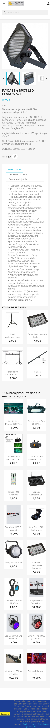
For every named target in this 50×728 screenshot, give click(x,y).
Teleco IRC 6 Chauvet (13, 493)
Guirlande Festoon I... (36, 672)
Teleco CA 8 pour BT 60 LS (14, 602)
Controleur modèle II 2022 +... (13, 422)
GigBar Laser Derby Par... (36, 602)
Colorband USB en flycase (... (13, 528)
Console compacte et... (36, 493)
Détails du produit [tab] (18, 174)
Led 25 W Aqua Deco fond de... (13, 458)
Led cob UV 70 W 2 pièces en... (13, 637)
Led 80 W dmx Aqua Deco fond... (36, 458)
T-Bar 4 (37, 371)
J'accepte (5, 714)
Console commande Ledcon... (37, 335)
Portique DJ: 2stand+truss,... (12, 373)
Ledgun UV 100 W (13, 562)
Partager (15, 156)
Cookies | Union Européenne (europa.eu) (36, 725)
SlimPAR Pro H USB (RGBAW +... (36, 637)
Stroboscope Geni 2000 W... (36, 422)
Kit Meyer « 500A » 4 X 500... (13, 672)
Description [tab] (14, 169)
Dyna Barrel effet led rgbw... (36, 528)
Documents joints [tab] (18, 179)
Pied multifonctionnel (12, 335)
